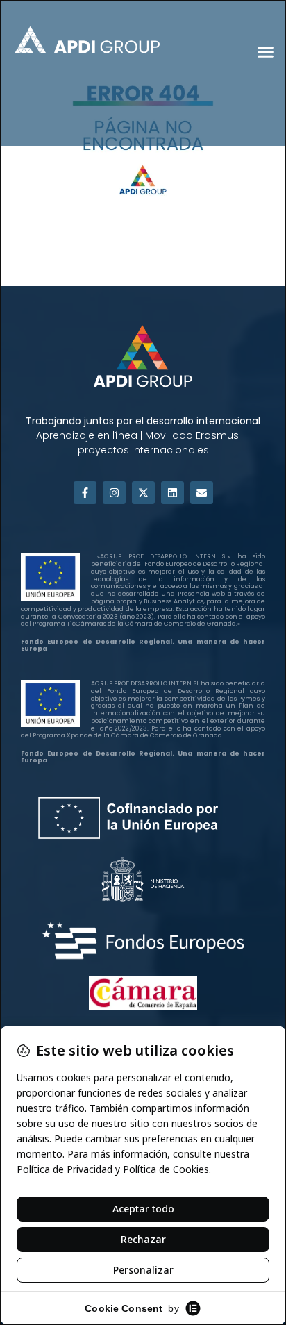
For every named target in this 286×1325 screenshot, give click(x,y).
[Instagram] (114, 492)
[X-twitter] (143, 492)
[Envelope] (201, 492)
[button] (265, 51)
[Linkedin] (172, 492)
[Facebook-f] (85, 492)
